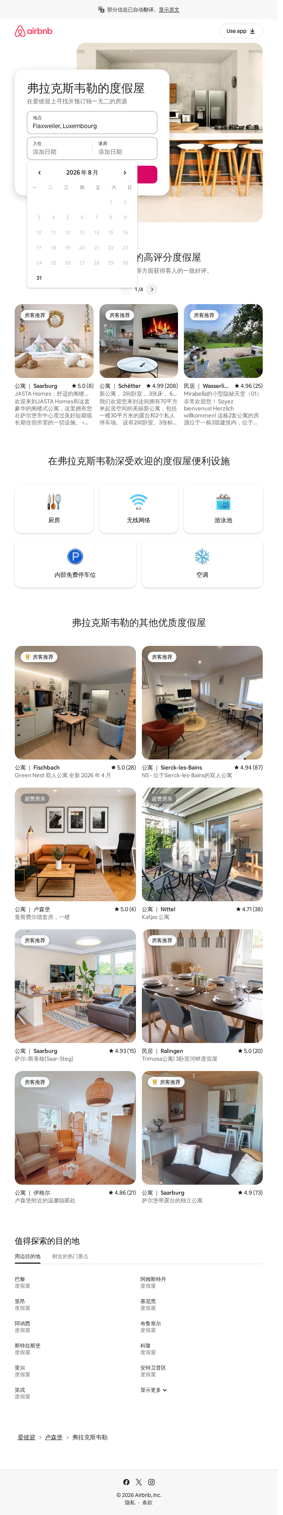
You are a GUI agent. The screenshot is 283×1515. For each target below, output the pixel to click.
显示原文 (169, 9)
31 (39, 278)
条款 (147, 1502)
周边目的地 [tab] (28, 1256)
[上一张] (126, 289)
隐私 (130, 1502)
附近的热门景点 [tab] (70, 1256)
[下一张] (152, 289)
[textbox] (59, 151)
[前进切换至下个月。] (124, 173)
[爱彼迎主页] (33, 30)
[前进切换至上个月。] (40, 173)
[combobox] (92, 125)
